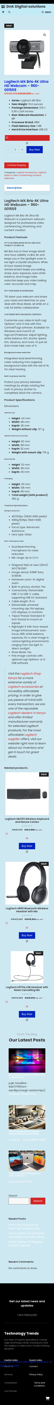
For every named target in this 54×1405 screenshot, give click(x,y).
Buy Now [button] (27, 846)
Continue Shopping (16, 165)
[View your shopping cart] (3, 12)
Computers (15, 1094)
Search (13, 1195)
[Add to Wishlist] (27, 138)
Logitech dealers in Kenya (26, 713)
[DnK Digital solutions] (3, 6)
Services (8, 1374)
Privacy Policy (36, 1374)
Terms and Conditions (39, 1384)
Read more (29, 1094)
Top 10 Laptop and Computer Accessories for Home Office (24, 1132)
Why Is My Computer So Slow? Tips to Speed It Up (27, 1076)
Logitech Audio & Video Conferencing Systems (25, 174)
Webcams (9, 178)
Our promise (10, 1391)
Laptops (26, 1139)
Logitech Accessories (26, 172)
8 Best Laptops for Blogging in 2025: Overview (24, 1174)
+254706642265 (27, 1315)
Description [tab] (14, 188)
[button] (9, 12)
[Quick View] (27, 838)
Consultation (10, 1382)
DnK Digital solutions (26, 6)
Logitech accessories (23, 687)
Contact (33, 1366)
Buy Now (34, 149)
